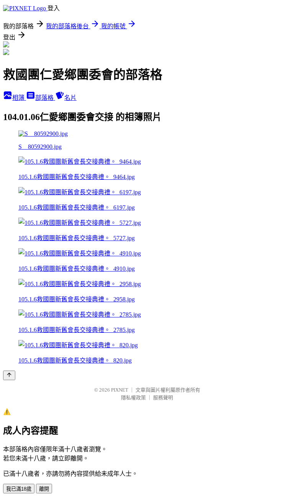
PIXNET (119, 390)
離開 (44, 489)
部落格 (45, 97)
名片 (70, 97)
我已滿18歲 (18, 489)
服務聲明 (163, 397)
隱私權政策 (133, 397)
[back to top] (9, 375)
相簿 (19, 97)
